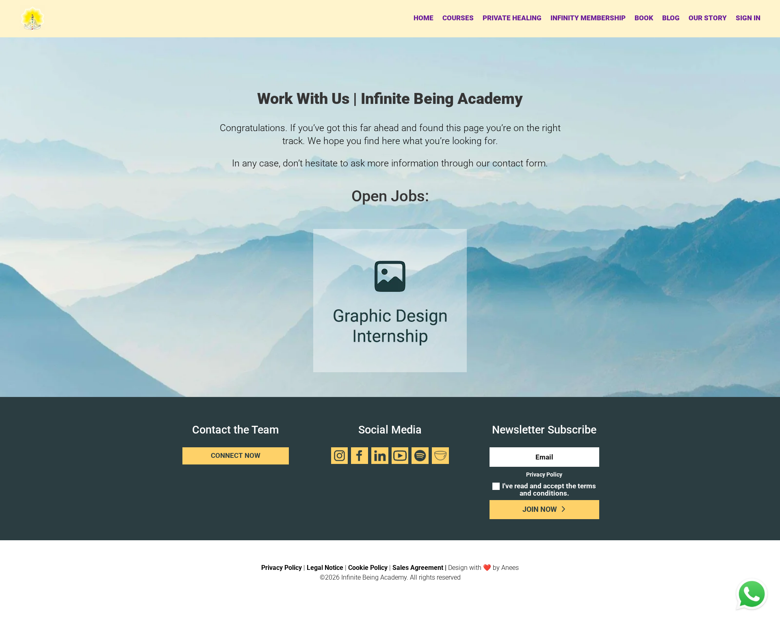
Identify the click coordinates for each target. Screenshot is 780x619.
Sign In (748, 18)
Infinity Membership (588, 18)
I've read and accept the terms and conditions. (549, 490)
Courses (458, 18)
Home (423, 18)
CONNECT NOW (235, 455)
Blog (671, 18)
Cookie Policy (368, 568)
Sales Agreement (417, 568)
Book (644, 18)
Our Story (708, 18)
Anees (510, 568)
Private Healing (512, 18)
